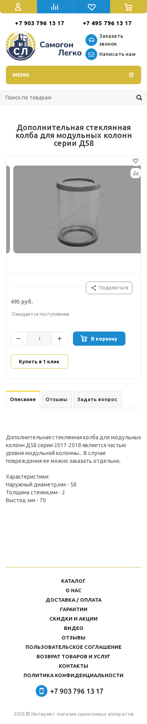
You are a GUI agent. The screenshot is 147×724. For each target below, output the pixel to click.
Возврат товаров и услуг (73, 656)
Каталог (73, 581)
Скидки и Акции (73, 618)
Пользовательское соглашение (73, 647)
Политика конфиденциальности (73, 675)
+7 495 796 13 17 (107, 23)
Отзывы (73, 637)
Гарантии (73, 609)
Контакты (73, 666)
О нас (73, 590)
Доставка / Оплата (73, 599)
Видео (73, 628)
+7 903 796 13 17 (39, 23)
